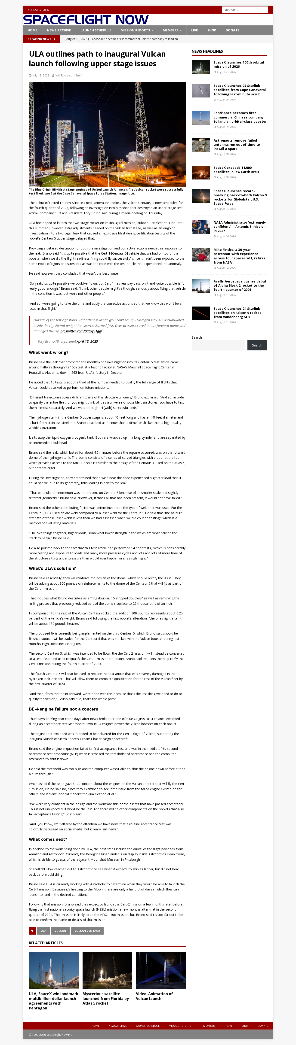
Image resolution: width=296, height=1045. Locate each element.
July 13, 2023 (41, 75)
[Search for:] (245, 9)
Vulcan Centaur (87, 931)
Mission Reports (135, 30)
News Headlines (207, 51)
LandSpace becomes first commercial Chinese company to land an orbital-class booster (240, 117)
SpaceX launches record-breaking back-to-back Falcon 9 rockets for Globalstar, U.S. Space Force (240, 197)
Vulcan (60, 931)
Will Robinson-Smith (69, 75)
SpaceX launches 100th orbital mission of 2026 (239, 64)
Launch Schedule (95, 30)
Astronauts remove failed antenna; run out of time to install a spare (237, 144)
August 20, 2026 (226, 99)
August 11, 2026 (226, 295)
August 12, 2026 (226, 267)
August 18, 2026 (226, 154)
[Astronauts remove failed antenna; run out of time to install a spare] (201, 145)
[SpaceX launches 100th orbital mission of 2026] (201, 67)
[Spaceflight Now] (86, 23)
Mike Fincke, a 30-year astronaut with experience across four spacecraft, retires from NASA (239, 255)
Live (194, 30)
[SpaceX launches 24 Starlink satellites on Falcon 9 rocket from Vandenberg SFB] (201, 313)
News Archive (59, 30)
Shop (211, 30)
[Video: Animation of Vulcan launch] (161, 970)
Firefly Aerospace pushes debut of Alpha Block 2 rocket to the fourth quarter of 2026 (240, 285)
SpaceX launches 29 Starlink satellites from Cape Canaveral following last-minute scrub (240, 89)
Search (197, 337)
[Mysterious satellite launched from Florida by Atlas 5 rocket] (107, 970)
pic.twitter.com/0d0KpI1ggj (81, 331)
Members (171, 30)
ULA (43, 931)
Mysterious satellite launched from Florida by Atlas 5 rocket (106, 998)
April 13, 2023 (87, 341)
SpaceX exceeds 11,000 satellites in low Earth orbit (236, 169)
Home (32, 30)
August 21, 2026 (226, 72)
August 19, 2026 (226, 126)
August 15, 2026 (226, 208)
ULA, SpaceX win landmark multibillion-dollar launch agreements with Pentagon (53, 1001)
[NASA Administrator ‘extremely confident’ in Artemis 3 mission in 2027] (201, 227)
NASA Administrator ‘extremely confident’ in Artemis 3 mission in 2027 (240, 226)
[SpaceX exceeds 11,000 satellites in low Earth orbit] (201, 172)
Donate (233, 30)
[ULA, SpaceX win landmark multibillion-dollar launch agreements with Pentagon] (54, 970)
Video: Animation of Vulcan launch (154, 996)
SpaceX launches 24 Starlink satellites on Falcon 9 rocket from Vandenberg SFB (237, 312)
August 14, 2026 (226, 236)
